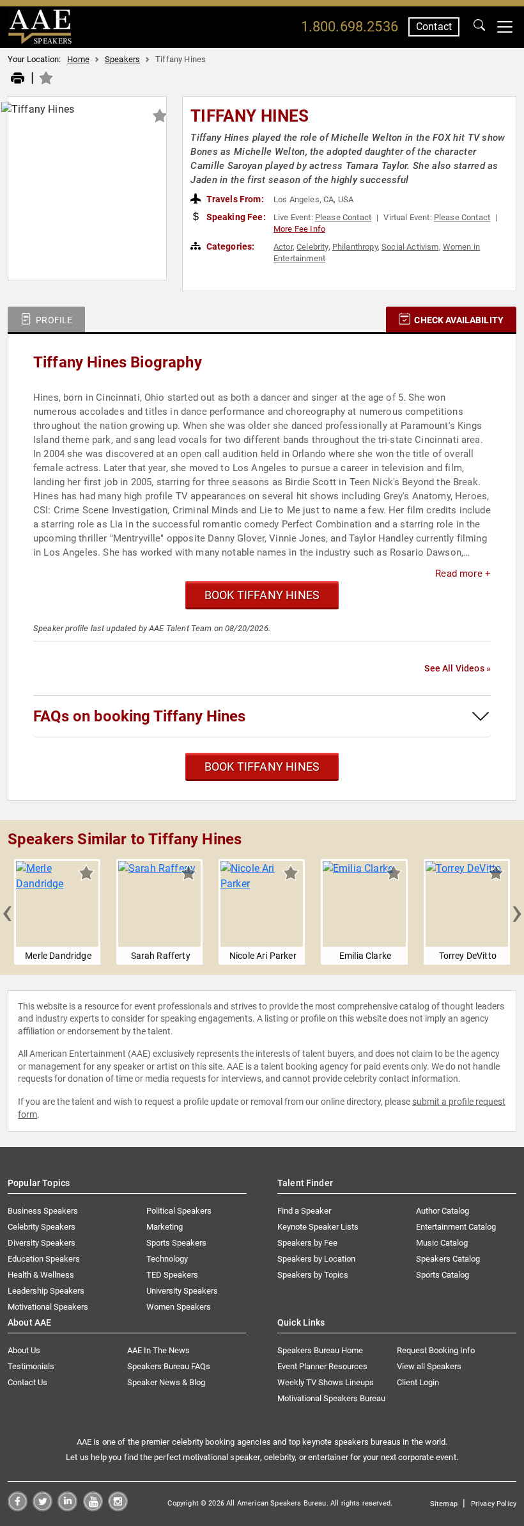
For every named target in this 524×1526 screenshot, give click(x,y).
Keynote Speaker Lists (317, 1227)
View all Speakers (429, 1366)
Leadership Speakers (46, 1291)
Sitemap (444, 1504)
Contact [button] (434, 26)
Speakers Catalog (448, 1259)
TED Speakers (172, 1275)
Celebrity (312, 247)
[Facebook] (17, 1508)
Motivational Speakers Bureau (331, 1398)
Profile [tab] (53, 320)
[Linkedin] (67, 1508)
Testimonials (31, 1366)
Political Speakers (179, 1211)
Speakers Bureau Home (320, 1350)
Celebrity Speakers (41, 1227)
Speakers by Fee (307, 1243)
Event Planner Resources (322, 1366)
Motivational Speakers (48, 1307)
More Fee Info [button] (299, 229)
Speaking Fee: (235, 217)
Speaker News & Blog (166, 1382)
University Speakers (182, 1291)
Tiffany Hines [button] (249, 115)
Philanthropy (355, 247)
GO (479, 27)
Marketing (164, 1227)
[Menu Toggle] (505, 26)
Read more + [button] (463, 573)
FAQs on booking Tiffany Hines (139, 716)
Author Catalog (442, 1211)
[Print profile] (17, 78)
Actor (283, 247)
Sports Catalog (442, 1275)
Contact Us (27, 1382)
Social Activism (409, 247)
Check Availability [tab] (458, 320)
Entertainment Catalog (456, 1227)
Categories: (229, 246)
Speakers (122, 59)
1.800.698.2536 (349, 27)
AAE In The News (158, 1350)
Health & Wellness (41, 1275)
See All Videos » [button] (457, 668)
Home (78, 59)
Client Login (418, 1382)
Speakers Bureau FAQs (168, 1366)
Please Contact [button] (343, 217)
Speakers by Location (316, 1259)
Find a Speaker (304, 1211)
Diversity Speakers (41, 1243)
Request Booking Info (436, 1350)
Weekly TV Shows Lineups (325, 1382)
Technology (167, 1259)
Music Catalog (442, 1243)
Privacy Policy (493, 1504)
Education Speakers (44, 1259)
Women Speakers (178, 1307)
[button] (7, 911)
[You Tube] (93, 1508)
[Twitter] (42, 1508)
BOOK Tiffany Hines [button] (262, 595)
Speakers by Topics (312, 1275)
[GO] (479, 27)
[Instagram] (118, 1508)
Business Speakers (43, 1211)
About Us (24, 1350)
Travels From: (234, 199)
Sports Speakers (176, 1243)
